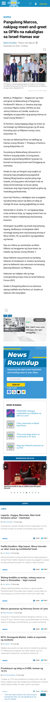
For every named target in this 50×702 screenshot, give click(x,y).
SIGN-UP (16, 385)
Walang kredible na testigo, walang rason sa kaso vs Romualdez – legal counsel (23, 579)
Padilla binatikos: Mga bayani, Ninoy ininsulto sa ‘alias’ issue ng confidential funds (23, 547)
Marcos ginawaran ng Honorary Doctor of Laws (24, 608)
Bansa (7, 17)
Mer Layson (6, 644)
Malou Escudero (10, 43)
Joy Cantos (6, 553)
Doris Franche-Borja (9, 675)
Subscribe (43, 4)
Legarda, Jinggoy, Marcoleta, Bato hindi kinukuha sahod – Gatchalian (20, 516)
